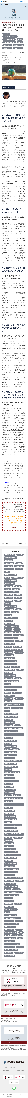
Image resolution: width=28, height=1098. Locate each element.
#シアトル (7, 889)
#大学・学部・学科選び (9, 42)
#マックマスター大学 (10, 883)
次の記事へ (22, 543)
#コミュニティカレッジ (10, 664)
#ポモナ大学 (15, 666)
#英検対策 (7, 692)
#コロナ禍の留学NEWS (9, 39)
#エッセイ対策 (8, 597)
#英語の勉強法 (8, 600)
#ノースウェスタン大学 (10, 915)
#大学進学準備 (8, 903)
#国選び (20, 39)
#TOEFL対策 (8, 615)
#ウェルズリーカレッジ (10, 689)
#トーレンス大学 (9, 786)
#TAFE (6, 711)
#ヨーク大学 (16, 889)
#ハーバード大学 (9, 655)
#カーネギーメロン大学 (10, 857)
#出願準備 (19, 563)
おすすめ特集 (17, 1070)
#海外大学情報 (7, 45)
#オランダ (17, 629)
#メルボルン (8, 701)
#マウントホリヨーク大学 (11, 886)
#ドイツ (17, 725)
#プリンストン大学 (9, 758)
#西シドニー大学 (9, 843)
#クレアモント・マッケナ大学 (12, 772)
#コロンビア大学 (9, 775)
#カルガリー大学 (9, 900)
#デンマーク (8, 837)
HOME (6, 1067)
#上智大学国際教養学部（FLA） (12, 918)
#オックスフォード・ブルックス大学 (13, 877)
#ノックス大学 (8, 652)
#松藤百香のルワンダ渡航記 (11, 681)
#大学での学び (8, 566)
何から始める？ (6, 1070)
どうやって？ (20, 1067)
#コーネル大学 (8, 783)
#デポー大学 (8, 635)
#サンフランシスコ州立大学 (11, 869)
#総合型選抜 (19, 880)
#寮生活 (20, 42)
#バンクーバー (19, 952)
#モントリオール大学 (10, 938)
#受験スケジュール (9, 722)
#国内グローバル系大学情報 (11, 592)
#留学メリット (19, 698)
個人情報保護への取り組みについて (14, 1094)
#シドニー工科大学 (9, 875)
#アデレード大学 (9, 813)
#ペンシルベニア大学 (10, 789)
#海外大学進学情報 (18, 45)
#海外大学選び (7, 48)
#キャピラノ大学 (9, 880)
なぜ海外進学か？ (12, 1067)
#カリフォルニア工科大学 (11, 731)
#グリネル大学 (8, 898)
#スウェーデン (8, 860)
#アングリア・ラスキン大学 (11, 895)
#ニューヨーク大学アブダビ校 (12, 944)
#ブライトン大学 (9, 921)
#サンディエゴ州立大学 (10, 819)
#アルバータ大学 (9, 846)
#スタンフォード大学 (10, 849)
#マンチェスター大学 (10, 816)
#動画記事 (18, 597)
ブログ (11, 1070)
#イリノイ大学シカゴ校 (10, 932)
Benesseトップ (24, 1)
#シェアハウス (8, 678)
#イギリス (7, 589)
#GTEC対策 (15, 749)
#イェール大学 (8, 725)
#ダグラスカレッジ (9, 695)
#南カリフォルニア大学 (10, 828)
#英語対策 (16, 589)
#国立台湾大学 (8, 952)
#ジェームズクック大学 (10, 863)
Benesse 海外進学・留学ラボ (6, 5)
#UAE (21, 932)
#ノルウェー (8, 822)
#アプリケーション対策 (10, 574)
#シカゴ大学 (8, 743)
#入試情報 (18, 600)
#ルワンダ (20, 669)
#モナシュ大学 (18, 837)
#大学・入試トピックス (10, 606)
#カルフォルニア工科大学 (11, 852)
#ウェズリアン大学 (9, 643)
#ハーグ (7, 935)
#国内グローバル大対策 (10, 661)
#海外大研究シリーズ (17, 577)
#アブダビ (18, 903)
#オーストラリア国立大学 (11, 830)
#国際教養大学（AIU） (10, 755)
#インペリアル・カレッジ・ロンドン (13, 649)
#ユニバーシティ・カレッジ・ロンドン (13, 734)
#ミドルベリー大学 (17, 708)
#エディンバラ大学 (17, 935)
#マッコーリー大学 (9, 810)
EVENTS (23, 1070)
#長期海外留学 (8, 840)
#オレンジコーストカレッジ (10, 36)
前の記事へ (6, 543)
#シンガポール (8, 719)
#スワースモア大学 (9, 669)
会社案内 (3, 1094)
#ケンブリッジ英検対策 (10, 752)
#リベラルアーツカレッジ (11, 638)
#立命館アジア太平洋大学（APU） (13, 760)
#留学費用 (18, 594)
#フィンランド (8, 807)
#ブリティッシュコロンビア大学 (12, 632)
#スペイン (19, 929)
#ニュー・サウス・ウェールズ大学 (13, 825)
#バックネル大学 (18, 635)
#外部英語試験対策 (9, 583)
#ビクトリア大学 (9, 929)
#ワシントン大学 (9, 640)
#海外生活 (19, 569)
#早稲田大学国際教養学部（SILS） (13, 892)
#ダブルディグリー (9, 866)
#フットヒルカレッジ (10, 926)
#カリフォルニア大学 (10, 675)
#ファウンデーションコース (11, 781)
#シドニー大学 (8, 737)
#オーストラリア (9, 569)
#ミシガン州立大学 (9, 955)
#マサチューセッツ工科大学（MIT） (13, 798)
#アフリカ (7, 684)
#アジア (7, 666)
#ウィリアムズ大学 (9, 946)
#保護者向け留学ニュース (11, 617)
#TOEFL (7, 749)
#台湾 (20, 938)
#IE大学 (7, 912)
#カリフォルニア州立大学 (11, 713)
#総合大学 (18, 678)
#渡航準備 (15, 612)
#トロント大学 (8, 620)
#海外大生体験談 (18, 48)
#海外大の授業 (8, 586)
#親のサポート (17, 692)
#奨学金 (18, 609)
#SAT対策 (19, 640)
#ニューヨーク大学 (9, 623)
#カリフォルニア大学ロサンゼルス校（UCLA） (13, 705)
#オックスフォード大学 (10, 740)
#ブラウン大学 (8, 698)
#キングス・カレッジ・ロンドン (12, 854)
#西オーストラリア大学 (10, 746)
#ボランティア (8, 672)
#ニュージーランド (9, 658)
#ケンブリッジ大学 (9, 778)
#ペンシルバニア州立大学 (11, 872)
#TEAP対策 (7, 795)
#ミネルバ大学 (19, 652)
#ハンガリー (17, 795)
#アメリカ (6, 33)
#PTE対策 (19, 921)
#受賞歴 (7, 708)
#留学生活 (18, 586)
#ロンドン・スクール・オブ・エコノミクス (13, 834)
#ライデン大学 (17, 646)
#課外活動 (7, 603)
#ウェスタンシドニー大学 (11, 716)
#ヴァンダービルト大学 (10, 763)
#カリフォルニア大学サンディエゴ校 (13, 728)
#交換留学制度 (8, 801)
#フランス (20, 946)
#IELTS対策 (8, 646)
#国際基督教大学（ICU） (11, 766)
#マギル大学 (8, 769)
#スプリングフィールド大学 (11, 923)
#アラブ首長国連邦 (9, 792)
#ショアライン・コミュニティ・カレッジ (13, 804)
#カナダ (7, 577)
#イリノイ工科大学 (9, 941)
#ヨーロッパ (8, 629)
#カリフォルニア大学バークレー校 (13, 687)
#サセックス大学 (9, 906)
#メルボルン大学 (9, 609)
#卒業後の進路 (8, 594)
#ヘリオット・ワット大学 (11, 949)
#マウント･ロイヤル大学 (10, 909)
